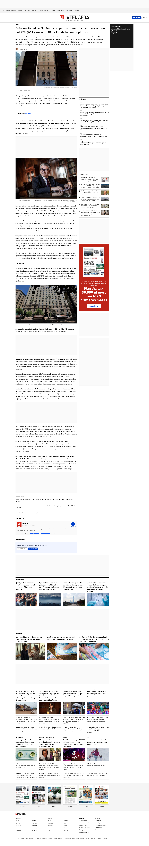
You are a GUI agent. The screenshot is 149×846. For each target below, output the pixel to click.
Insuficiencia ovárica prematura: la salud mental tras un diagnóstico (97, 774)
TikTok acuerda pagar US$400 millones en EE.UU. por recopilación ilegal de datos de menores (94, 121)
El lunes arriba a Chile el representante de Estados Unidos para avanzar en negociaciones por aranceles (49, 720)
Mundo (41, 10)
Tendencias (66, 689)
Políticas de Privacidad (45, 533)
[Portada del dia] (93, 276)
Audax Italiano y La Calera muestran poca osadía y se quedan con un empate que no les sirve (97, 695)
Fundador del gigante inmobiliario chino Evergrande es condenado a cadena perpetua (90, 192)
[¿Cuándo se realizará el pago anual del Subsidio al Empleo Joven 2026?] (62, 651)
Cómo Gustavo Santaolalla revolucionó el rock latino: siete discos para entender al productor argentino (49, 766)
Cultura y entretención (46, 737)
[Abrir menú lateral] (2, 18)
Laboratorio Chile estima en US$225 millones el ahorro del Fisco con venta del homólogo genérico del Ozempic (90, 179)
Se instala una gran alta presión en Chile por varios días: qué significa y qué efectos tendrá (73, 586)
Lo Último (52, 10)
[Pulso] (38, 804)
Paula (88, 737)
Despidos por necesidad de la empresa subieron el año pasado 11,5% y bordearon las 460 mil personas (45, 507)
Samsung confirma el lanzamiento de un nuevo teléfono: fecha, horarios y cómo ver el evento (25, 743)
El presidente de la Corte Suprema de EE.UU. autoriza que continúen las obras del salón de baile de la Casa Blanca (94, 128)
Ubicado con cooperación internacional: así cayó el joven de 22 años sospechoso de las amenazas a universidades (94, 114)
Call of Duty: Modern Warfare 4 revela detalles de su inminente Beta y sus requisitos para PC (26, 765)
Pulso (17, 25)
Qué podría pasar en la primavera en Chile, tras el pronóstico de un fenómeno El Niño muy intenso (50, 586)
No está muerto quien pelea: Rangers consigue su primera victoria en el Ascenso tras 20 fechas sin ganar (97, 719)
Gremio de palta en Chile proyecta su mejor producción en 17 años (50, 728)
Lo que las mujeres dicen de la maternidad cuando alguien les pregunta (97, 742)
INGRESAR (145, 17)
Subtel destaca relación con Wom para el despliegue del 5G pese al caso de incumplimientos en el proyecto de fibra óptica (49, 696)
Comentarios (27, 90)
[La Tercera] (22, 804)
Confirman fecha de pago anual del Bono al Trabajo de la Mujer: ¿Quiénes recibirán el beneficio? (94, 639)
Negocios (20, 10)
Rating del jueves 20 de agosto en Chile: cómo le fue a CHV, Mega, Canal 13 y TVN (29, 639)
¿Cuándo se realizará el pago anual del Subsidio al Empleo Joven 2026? (61, 638)
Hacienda (34, 513)
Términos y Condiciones (34, 533)
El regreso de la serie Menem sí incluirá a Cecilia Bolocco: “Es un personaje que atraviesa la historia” (49, 743)
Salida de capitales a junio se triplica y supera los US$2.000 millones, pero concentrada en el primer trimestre (90, 186)
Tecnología (27, 10)
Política (8, 10)
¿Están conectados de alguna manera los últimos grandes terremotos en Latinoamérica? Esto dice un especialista (74, 720)
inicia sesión (22, 549)
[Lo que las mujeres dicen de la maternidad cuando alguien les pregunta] (98, 754)
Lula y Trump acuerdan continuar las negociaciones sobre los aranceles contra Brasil (93, 135)
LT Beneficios (60, 10)
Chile (17, 689)
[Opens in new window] (54, 804)
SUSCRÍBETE (93, 306)
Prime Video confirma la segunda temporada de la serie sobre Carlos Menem (49, 775)
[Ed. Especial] (70, 804)
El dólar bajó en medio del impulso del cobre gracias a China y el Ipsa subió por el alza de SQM (90, 205)
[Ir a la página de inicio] (74, 17)
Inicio (3, 10)
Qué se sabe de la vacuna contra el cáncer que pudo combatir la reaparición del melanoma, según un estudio (97, 587)
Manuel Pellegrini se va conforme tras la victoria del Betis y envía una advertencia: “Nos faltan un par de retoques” (98, 730)
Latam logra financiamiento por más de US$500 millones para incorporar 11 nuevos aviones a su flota (90, 199)
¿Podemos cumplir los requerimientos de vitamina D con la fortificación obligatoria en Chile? (73, 729)
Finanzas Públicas (26, 513)
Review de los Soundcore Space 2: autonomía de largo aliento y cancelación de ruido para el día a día (26, 775)
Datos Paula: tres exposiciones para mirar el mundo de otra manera (97, 765)
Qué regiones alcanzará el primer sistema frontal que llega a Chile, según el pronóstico (72, 695)
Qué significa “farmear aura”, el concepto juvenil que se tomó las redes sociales (25, 586)
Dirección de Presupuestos (44, 513)
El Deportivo (34, 10)
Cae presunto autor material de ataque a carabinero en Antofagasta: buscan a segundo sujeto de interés (93, 143)
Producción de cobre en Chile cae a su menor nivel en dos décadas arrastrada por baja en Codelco (44, 500)
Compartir (19, 90)
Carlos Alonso (25, 49)
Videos (46, 10)
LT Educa (76, 10)
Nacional (13, 10)
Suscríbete (33, 549)
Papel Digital (69, 10)
